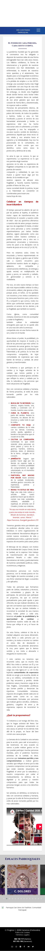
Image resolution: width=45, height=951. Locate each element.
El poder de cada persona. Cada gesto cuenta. (22, 44)
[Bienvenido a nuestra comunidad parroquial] (3, 30)
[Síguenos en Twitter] (33, 946)
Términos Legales (23, 935)
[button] (38, 30)
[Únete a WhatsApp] (16, 946)
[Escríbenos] (12, 946)
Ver (22, 876)
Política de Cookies (22, 932)
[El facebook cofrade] (24, 946)
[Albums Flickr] (20, 946)
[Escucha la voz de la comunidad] (28, 946)
